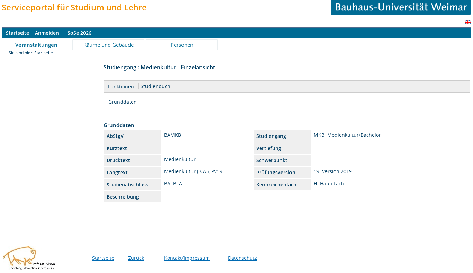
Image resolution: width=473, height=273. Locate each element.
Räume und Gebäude (108, 44)
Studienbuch (155, 86)
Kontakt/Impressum (187, 258)
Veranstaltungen (36, 44)
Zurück (136, 258)
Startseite (43, 52)
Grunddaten (122, 101)
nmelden (47, 32)
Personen (182, 44)
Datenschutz (242, 258)
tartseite (17, 32)
